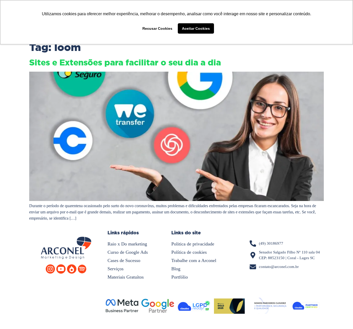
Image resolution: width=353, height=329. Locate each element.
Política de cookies (189, 252)
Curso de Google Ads (128, 252)
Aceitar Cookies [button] (196, 28)
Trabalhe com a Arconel (193, 260)
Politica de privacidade (192, 243)
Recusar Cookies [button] (157, 28)
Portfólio (179, 277)
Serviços (116, 268)
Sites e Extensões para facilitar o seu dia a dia (125, 62)
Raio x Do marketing (127, 243)
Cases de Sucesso (124, 260)
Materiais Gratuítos (126, 277)
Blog (175, 268)
